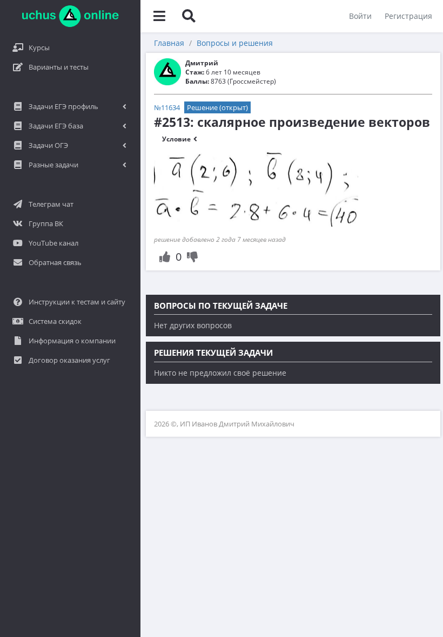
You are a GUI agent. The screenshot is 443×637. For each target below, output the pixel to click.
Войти (360, 16)
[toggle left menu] (159, 16)
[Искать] (188, 16)
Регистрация (408, 16)
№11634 (167, 107)
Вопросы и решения (235, 43)
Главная (169, 43)
